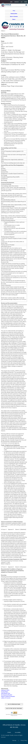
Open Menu (26, 5)
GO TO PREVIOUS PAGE (14, 704)
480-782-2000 (14, 727)
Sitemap (14, 740)
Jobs (11, 1)
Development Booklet (6, 695)
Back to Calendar (14, 16)
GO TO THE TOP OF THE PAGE (14, 708)
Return (13, 19)
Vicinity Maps (4, 691)
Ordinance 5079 (5, 690)
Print (14, 10)
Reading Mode (14, 13)
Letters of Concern (5, 698)
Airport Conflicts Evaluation (8, 696)
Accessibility (17, 732)
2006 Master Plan (5, 693)
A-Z (21, 1)
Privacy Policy (24, 740)
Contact (16, 1)
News (25, 1)
